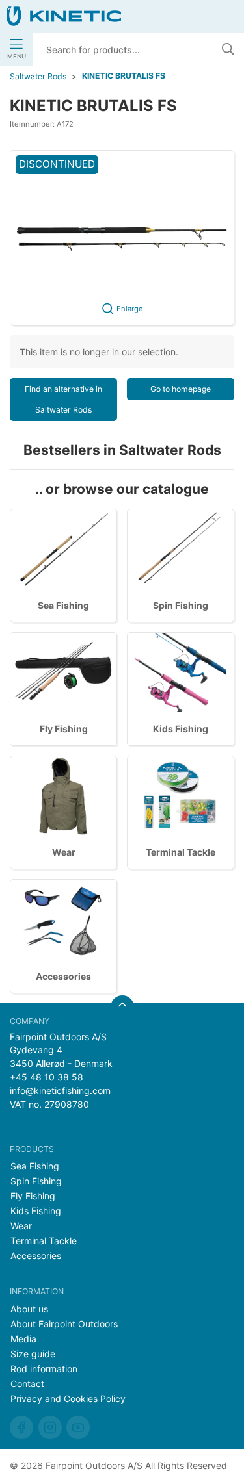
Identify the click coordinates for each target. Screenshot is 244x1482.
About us (29, 1308)
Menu (16, 56)
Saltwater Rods (38, 76)
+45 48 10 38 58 (46, 1076)
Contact (27, 1383)
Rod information (43, 1368)
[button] (122, 238)
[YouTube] (78, 1427)
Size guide (32, 1353)
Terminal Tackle (180, 852)
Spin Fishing (180, 605)
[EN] (64, 16)
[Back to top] (122, 1007)
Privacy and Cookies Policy (68, 1398)
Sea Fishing (63, 605)
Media (23, 1338)
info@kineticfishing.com (60, 1090)
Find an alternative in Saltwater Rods (63, 399)
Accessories (63, 976)
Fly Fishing (64, 728)
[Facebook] (21, 1427)
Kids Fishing (180, 728)
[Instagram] (50, 1427)
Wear (63, 852)
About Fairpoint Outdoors (64, 1323)
